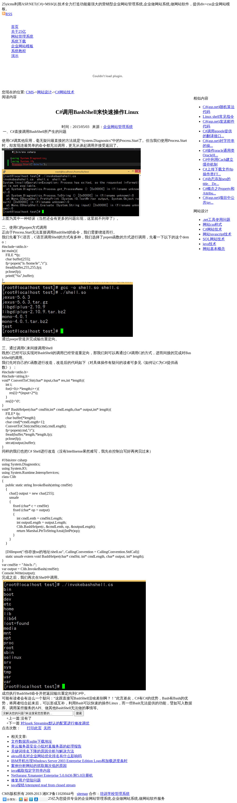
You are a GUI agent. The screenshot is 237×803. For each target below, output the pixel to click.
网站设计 (44, 92)
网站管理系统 (22, 36)
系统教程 (18, 51)
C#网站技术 (64, 92)
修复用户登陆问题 (26, 780)
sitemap (82, 794)
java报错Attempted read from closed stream (43, 785)
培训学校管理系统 (115, 794)
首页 (15, 27)
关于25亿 (18, 31)
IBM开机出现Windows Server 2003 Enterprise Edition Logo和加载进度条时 (69, 761)
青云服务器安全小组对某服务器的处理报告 (46, 746)
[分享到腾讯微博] (30, 799)
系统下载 (18, 41)
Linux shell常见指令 (218, 117)
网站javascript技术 (217, 234)
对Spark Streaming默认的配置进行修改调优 (55, 723)
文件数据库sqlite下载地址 (31, 741)
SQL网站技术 (214, 239)
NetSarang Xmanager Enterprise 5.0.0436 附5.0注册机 (52, 775)
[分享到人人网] (35, 799)
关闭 (47, 728)
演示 (15, 56)
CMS (30, 92)
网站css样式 (212, 224)
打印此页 (34, 728)
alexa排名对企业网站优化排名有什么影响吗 (46, 756)
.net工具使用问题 (216, 220)
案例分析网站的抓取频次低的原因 (39, 766)
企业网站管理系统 (118, 127)
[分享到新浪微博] (25, 799)
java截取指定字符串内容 (30, 771)
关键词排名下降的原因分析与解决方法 (42, 751)
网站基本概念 (214, 249)
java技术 (209, 244)
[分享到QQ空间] (20, 799)
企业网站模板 (22, 46)
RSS (9, 14)
